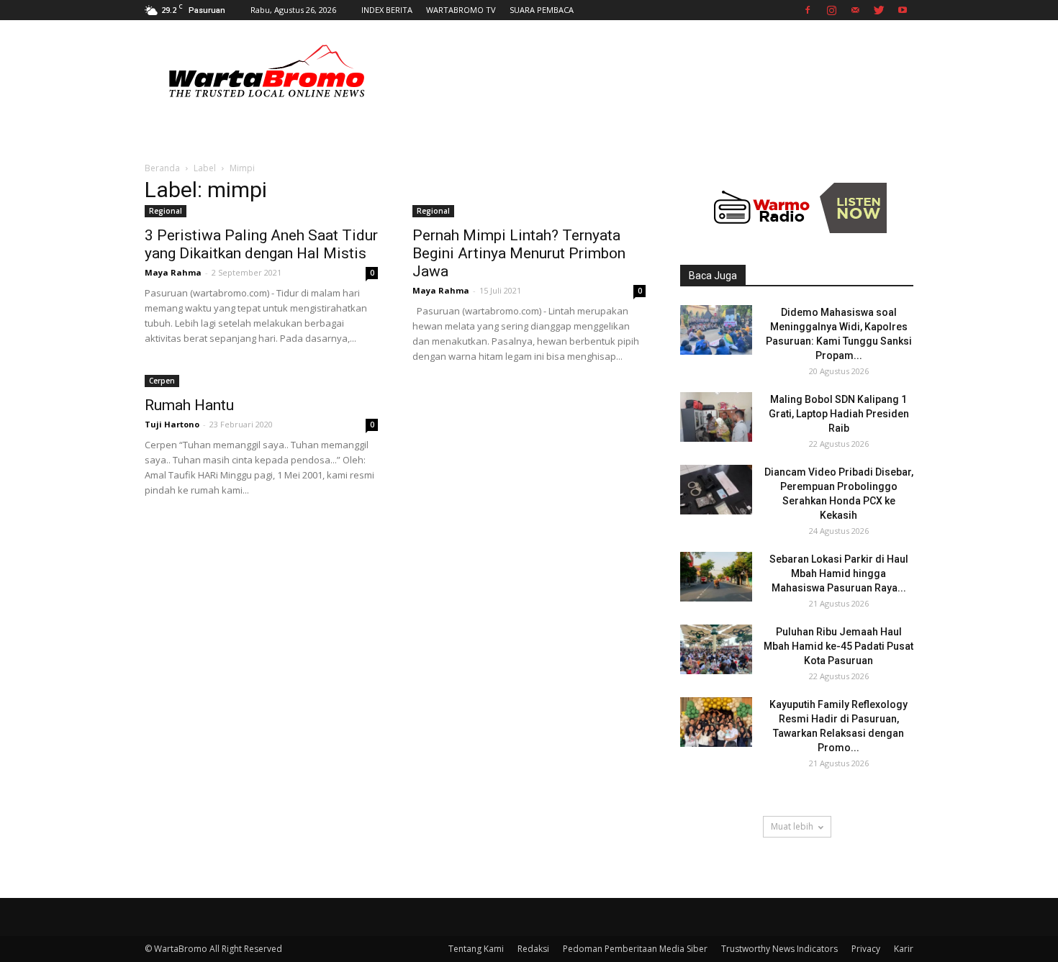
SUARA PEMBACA (542, 9)
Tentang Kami (476, 949)
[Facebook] (807, 10)
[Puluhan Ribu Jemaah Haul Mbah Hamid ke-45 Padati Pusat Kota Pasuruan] (716, 649)
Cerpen (162, 381)
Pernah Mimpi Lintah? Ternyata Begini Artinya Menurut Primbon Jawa (518, 253)
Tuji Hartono (172, 424)
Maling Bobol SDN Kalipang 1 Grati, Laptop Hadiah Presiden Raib (839, 414)
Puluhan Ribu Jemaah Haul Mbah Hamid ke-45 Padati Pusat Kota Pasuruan (838, 646)
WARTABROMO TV (461, 9)
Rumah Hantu (189, 405)
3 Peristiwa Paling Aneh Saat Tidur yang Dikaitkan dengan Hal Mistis (261, 244)
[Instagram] (831, 10)
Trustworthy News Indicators (779, 949)
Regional (165, 211)
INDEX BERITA (386, 9)
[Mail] (855, 10)
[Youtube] (902, 10)
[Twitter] (879, 10)
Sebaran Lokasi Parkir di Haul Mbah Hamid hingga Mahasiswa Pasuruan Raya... (838, 573)
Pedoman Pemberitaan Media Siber (635, 949)
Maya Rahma (173, 272)
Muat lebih (792, 826)
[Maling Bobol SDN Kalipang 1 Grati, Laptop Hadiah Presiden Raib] (716, 417)
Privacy (865, 949)
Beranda (162, 168)
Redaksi (533, 949)
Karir (903, 949)
